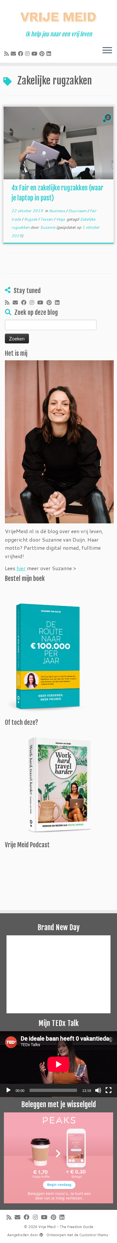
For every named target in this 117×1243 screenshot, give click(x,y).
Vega (61, 219)
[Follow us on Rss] (7, 53)
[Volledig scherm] (108, 1090)
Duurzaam (77, 210)
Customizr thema (93, 1234)
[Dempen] (98, 1090)
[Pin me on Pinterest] (42, 53)
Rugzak (31, 219)
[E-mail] (14, 53)
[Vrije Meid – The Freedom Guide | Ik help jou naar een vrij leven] (58, 15)
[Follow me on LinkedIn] (49, 53)
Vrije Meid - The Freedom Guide (65, 1226)
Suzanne (47, 227)
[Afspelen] (8, 1090)
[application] (58, 1064)
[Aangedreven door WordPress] (41, 1233)
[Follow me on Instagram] (28, 53)
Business (57, 210)
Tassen (47, 219)
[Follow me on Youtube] (35, 53)
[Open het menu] (107, 51)
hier (21, 568)
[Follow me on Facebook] (21, 53)
